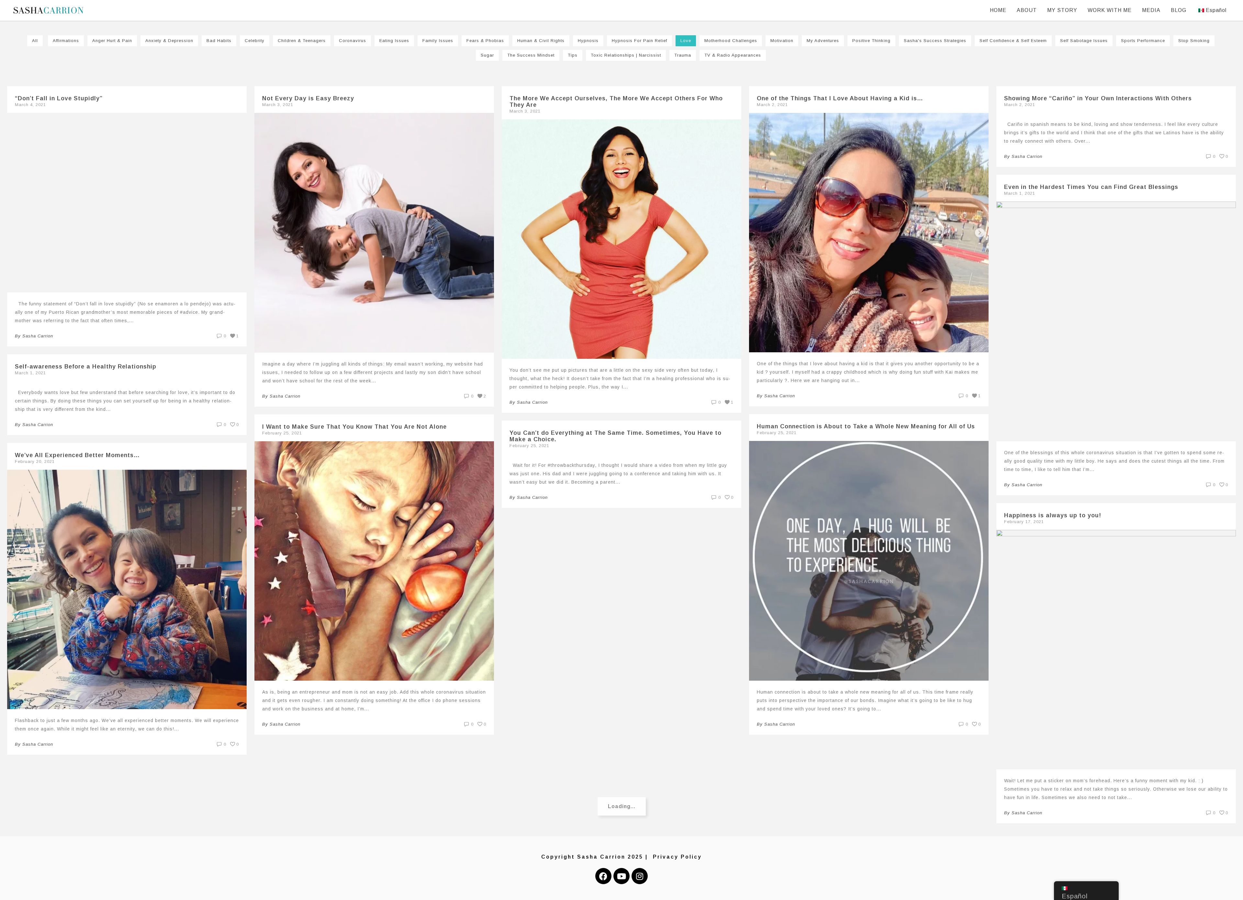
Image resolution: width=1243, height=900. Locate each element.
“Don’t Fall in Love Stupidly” (59, 98)
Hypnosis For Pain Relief (639, 40)
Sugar (487, 55)
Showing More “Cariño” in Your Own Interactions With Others (1098, 98)
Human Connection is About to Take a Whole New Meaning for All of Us (866, 426)
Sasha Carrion (37, 336)
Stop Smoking (1194, 40)
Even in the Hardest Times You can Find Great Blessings (1091, 187)
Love (685, 40)
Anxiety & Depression (169, 40)
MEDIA (1151, 10)
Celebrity (254, 40)
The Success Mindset (530, 55)
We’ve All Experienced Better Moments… (77, 455)
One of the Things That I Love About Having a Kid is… (840, 98)
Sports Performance (1143, 40)
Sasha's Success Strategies (935, 40)
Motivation (781, 40)
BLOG (1178, 10)
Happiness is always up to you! (1052, 515)
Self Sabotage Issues (1084, 40)
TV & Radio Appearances (732, 55)
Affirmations (66, 40)
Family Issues (437, 40)
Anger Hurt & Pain (112, 40)
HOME (998, 10)
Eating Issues (394, 40)
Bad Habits (219, 40)
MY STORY (1062, 10)
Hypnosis (588, 40)
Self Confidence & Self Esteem (1013, 40)
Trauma (682, 55)
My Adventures (823, 40)
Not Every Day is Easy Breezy (308, 98)
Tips (572, 55)
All (35, 40)
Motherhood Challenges (730, 40)
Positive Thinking (871, 40)
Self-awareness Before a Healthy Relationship (85, 366)
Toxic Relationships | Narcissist (626, 55)
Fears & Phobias (485, 40)
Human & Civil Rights (541, 40)
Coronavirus (352, 40)
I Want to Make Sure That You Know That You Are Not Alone (354, 426)
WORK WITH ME (1110, 10)
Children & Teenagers (302, 40)
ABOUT (1027, 10)
